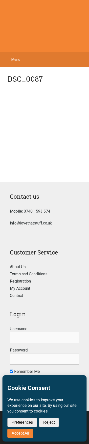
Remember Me (26, 371)
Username (18, 328)
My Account (20, 288)
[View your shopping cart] (82, 59)
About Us (18, 266)
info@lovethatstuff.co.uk (31, 223)
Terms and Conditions (28, 274)
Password (19, 350)
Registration (20, 281)
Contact (16, 295)
